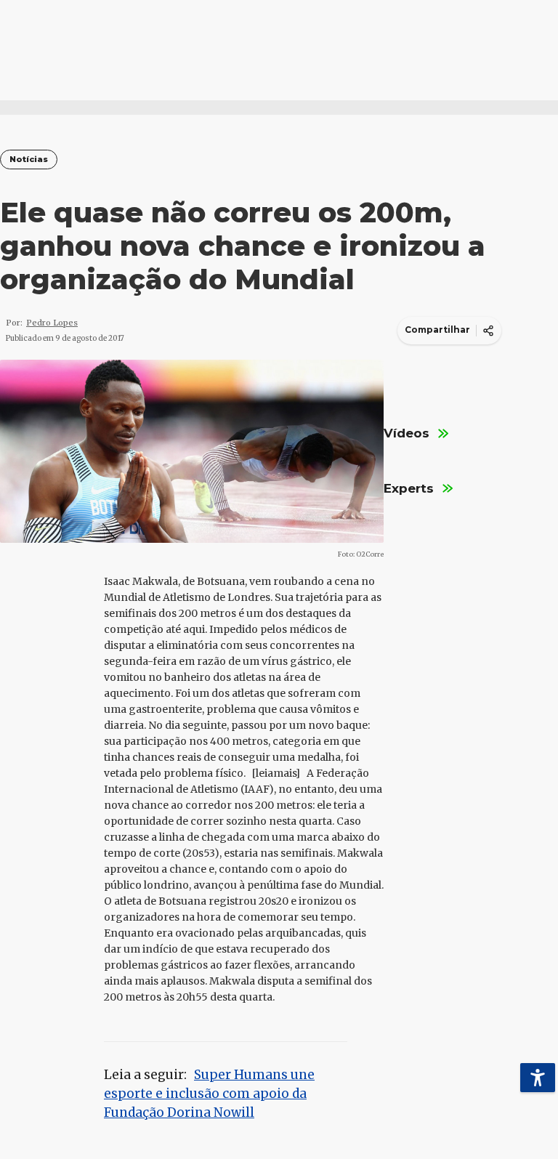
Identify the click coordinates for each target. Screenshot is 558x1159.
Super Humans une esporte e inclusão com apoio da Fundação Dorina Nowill (209, 1093)
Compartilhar (437, 329)
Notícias (28, 159)
